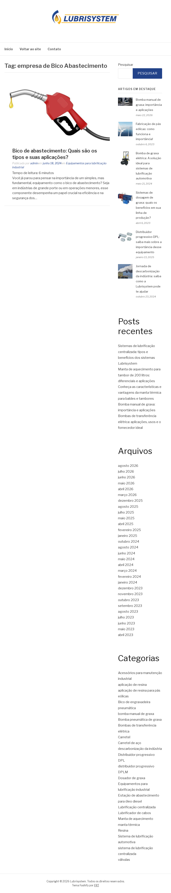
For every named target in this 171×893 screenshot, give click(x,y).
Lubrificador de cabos (134, 813)
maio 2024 (126, 559)
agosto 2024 (128, 547)
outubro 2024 (128, 542)
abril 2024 (125, 565)
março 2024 (127, 571)
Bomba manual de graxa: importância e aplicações (149, 105)
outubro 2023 (128, 600)
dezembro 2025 (130, 501)
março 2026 (127, 495)
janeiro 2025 (127, 536)
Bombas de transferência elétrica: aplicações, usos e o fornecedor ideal (139, 422)
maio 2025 (126, 518)
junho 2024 (126, 553)
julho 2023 (126, 617)
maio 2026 (126, 483)
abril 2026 (125, 489)
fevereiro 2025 (129, 530)
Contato (54, 49)
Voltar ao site (30, 49)
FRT (96, 885)
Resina (123, 831)
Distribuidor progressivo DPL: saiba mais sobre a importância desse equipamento (149, 242)
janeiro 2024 (127, 582)
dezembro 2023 (130, 588)
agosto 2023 (128, 612)
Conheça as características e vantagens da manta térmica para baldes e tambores (139, 393)
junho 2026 (126, 477)
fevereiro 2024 (129, 577)
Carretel (124, 737)
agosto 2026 (128, 466)
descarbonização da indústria (140, 749)
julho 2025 (126, 512)
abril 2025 (125, 524)
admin (34, 163)
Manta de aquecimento (135, 819)
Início (8, 49)
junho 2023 (126, 623)
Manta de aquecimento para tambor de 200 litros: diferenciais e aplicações (139, 375)
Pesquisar (125, 65)
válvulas (124, 860)
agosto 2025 (128, 507)
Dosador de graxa (131, 778)
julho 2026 (126, 472)
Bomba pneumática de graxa (140, 720)
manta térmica (129, 825)
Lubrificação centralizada (137, 807)
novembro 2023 (130, 594)
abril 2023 (125, 635)
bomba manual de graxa (136, 714)
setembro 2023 (130, 606)
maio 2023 (126, 629)
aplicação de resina (132, 685)
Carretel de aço (129, 743)
